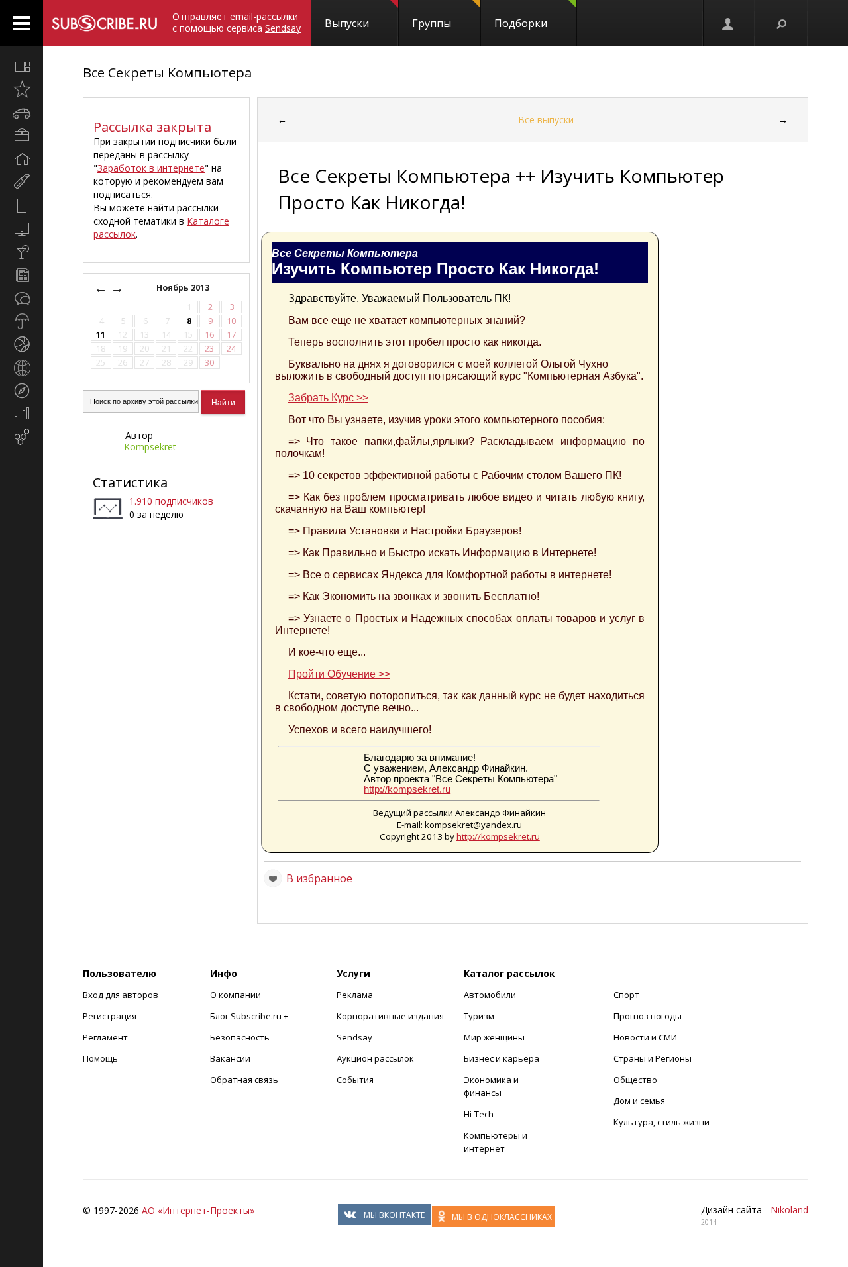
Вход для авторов (120, 995)
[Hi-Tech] (21, 205)
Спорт (626, 995)
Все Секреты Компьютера (167, 72)
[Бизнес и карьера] (21, 136)
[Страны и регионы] (21, 368)
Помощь (100, 1058)
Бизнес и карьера (501, 1058)
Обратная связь (244, 1080)
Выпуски (347, 23)
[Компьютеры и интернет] (21, 228)
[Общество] (21, 298)
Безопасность (240, 1037)
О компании (235, 995)
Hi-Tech (479, 1114)
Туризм (479, 1016)
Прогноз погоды (647, 1016)
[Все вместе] (21, 66)
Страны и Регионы (652, 1058)
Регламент (105, 1037)
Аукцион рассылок (375, 1058)
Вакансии (230, 1058)
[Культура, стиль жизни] (21, 252)
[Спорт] (21, 344)
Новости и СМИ (645, 1037)
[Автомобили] (21, 113)
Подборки (520, 23)
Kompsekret (150, 446)
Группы (431, 23)
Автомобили (490, 995)
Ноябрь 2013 (183, 287)
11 (100, 334)
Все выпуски (546, 119)
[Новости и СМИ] (21, 275)
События (355, 1080)
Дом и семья (639, 1101)
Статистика (130, 482)
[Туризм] (21, 391)
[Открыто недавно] (21, 89)
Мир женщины (494, 1037)
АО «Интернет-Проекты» (198, 1210)
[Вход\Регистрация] (728, 23)
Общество (635, 1080)
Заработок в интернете (151, 168)
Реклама (355, 995)
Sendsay (354, 1037)
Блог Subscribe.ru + (250, 1016)
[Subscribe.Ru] (104, 23)
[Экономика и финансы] (21, 414)
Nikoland (789, 1209)
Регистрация (109, 1016)
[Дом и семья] (21, 159)
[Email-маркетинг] (21, 437)
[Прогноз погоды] (21, 321)
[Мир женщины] (21, 182)
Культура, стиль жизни (661, 1122)
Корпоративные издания (390, 1016)
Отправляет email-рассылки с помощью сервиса (236, 22)
